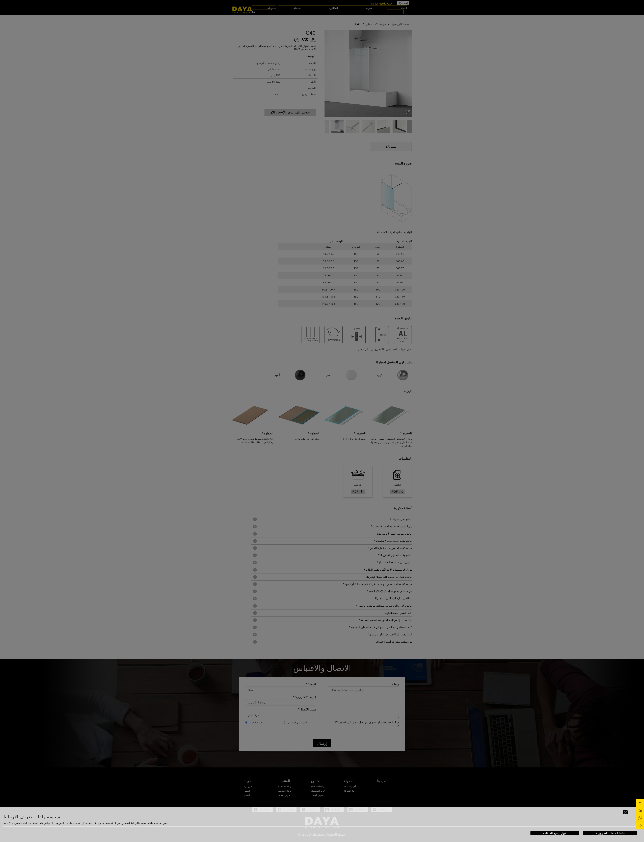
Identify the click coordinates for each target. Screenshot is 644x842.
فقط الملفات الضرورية (610, 833)
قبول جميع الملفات (555, 833)
